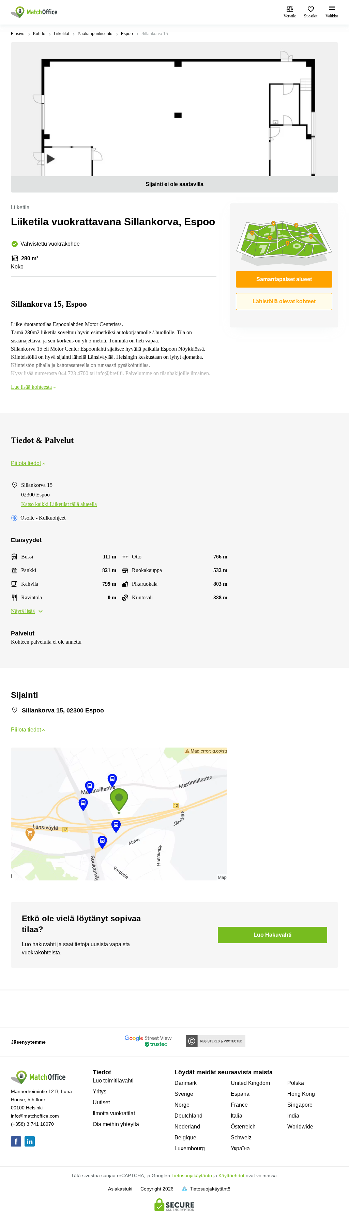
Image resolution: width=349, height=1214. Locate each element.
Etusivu (18, 34)
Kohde (39, 34)
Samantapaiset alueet (284, 279)
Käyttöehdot (231, 1175)
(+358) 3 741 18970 (32, 1124)
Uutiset (101, 1102)
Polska (295, 1083)
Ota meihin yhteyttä (116, 1124)
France (239, 1105)
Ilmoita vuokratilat (114, 1113)
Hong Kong (301, 1094)
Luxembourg (189, 1148)
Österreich (243, 1127)
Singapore (300, 1105)
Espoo (127, 34)
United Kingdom (250, 1083)
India (293, 1116)
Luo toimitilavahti (113, 1081)
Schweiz (241, 1137)
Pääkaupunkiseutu (95, 34)
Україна (240, 1148)
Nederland (187, 1127)
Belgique (185, 1137)
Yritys (99, 1091)
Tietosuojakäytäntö (191, 1175)
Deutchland (188, 1116)
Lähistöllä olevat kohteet (284, 301)
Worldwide (300, 1127)
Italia (236, 1116)
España (240, 1094)
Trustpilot (21, 1008)
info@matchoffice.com (35, 1116)
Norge (181, 1105)
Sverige (183, 1094)
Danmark (185, 1083)
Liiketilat (61, 34)
